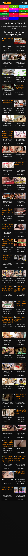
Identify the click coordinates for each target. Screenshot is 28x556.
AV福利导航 (14, 16)
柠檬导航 (14, 6)
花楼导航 (5, 16)
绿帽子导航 (23, 11)
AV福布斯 (5, 18)
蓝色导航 (5, 6)
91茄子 (13, 18)
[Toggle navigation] (25, 3)
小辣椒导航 (23, 13)
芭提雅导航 (4, 11)
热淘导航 (14, 11)
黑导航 (23, 6)
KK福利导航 (4, 8)
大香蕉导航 (4, 13)
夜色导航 (23, 8)
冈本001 (23, 16)
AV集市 (14, 13)
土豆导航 (14, 8)
